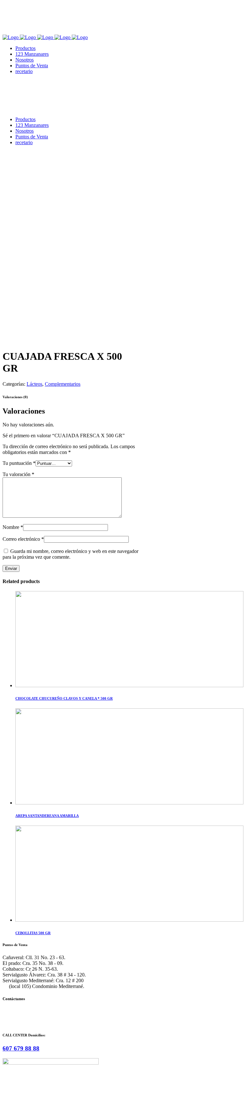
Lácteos (34, 384)
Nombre (13, 527)
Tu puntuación (19, 463)
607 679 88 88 (21, 1048)
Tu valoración (18, 474)
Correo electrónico (23, 539)
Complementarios (62, 384)
